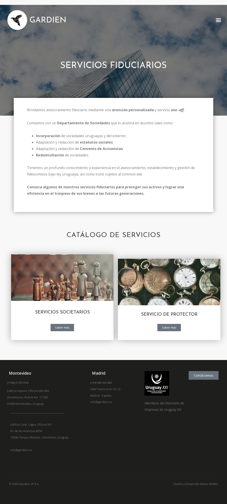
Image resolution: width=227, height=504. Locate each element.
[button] (218, 20)
